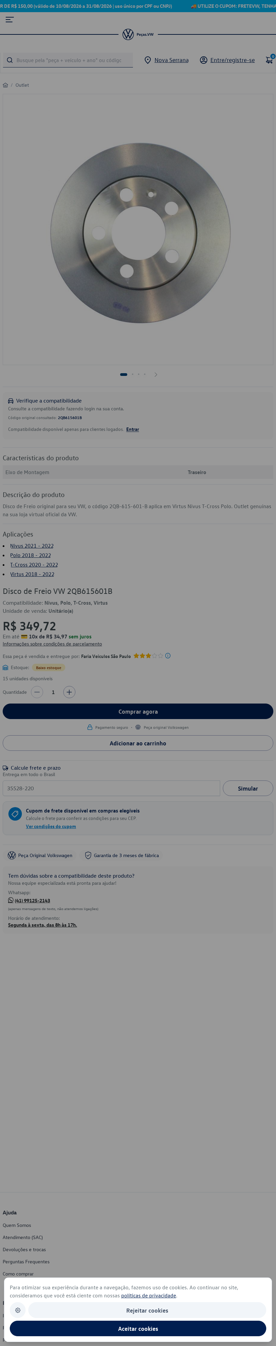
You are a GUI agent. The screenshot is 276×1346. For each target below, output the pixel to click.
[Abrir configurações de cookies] (18, 1310)
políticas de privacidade (148, 1295)
